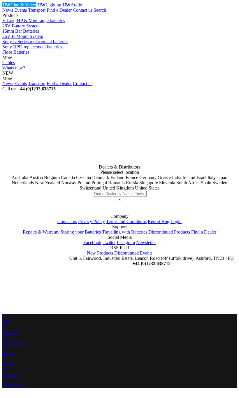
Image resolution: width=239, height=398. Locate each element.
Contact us (82, 10)
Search (100, 10)
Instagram (126, 242)
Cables (8, 62)
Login (176, 221)
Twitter (109, 242)
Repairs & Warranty (41, 231)
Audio (72, 4)
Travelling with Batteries (124, 231)
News (7, 10)
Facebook (92, 242)
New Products (100, 252)
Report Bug (158, 221)
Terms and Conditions (126, 221)
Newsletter (146, 242)
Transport (36, 10)
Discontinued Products (169, 231)
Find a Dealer (59, 10)
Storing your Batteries (81, 231)
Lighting (49, 4)
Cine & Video (19, 4)
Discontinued (126, 252)
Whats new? (13, 67)
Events (20, 10)
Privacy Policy (91, 221)
